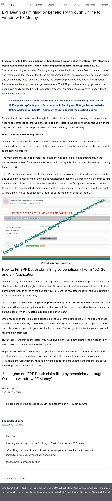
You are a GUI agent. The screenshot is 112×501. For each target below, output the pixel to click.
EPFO (76, 4)
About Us (96, 492)
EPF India (63, 4)
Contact (104, 4)
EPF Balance (36, 4)
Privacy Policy (71, 492)
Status (51, 4)
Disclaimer (90, 4)
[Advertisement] (56, 39)
